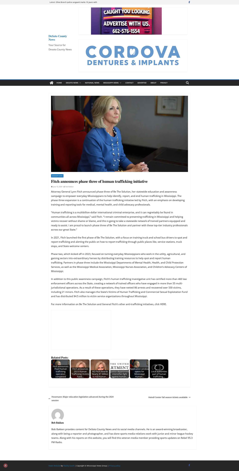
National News (92, 83)
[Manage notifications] (5, 466)
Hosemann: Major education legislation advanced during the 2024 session (83, 398)
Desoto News (72, 83)
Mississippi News (111, 83)
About (153, 83)
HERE (163, 304)
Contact (129, 83)
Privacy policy (114, 466)
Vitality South (68, 466)
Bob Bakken (69, 187)
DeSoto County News (58, 38)
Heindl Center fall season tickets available (167, 397)
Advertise (142, 83)
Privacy (163, 83)
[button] (79, 83)
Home (59, 83)
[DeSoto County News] (52, 83)
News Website (54, 466)
